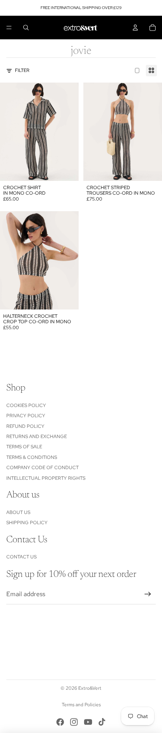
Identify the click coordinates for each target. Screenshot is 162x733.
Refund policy (25, 426)
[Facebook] (60, 722)
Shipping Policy (27, 522)
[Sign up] (148, 594)
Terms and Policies (81, 705)
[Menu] (9, 27)
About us (18, 512)
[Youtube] (88, 722)
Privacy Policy (25, 416)
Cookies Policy (26, 405)
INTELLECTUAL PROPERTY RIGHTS (45, 478)
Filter (22, 70)
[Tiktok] (102, 722)
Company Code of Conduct (42, 467)
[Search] (26, 27)
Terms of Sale (24, 447)
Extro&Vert (89, 688)
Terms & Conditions (31, 457)
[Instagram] (74, 722)
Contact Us (21, 557)
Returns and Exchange (36, 436)
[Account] (135, 27)
